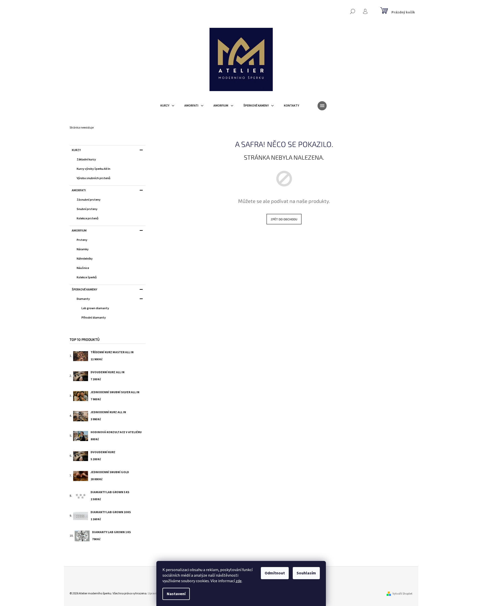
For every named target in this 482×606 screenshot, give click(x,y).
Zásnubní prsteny (88, 200)
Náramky (83, 249)
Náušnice (83, 268)
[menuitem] (167, 105)
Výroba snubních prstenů (93, 178)
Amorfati (79, 190)
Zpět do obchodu (284, 219)
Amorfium (79, 230)
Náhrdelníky (85, 259)
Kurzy (76, 150)
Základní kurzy (86, 159)
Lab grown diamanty (95, 308)
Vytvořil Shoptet (402, 594)
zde (239, 581)
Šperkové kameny (84, 289)
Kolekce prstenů (87, 218)
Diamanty (83, 299)
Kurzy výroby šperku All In (93, 169)
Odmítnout (275, 573)
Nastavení (176, 594)
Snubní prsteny (87, 209)
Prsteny (82, 240)
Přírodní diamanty (93, 318)
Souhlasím (306, 573)
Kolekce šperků (87, 277)
